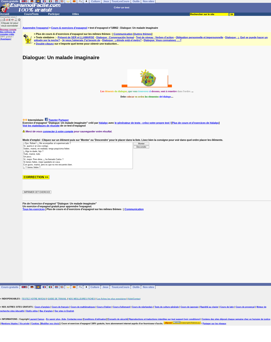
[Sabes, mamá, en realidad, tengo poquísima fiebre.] (78, 148)
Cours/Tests (31, 14)
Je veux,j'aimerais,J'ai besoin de (81, 40)
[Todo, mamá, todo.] (78, 154)
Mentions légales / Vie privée (15, 323)
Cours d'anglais (42, 307)
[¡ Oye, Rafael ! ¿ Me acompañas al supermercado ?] (78, 143)
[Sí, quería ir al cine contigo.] (78, 146)
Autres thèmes (142, 34)
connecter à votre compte (58, 131)
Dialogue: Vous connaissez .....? (162, 40)
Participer (54, 14)
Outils (136, 287)
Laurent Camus (36, 319)
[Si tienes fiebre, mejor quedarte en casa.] (78, 162)
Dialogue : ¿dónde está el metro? (122, 40)
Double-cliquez (45, 43)
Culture (94, 287)
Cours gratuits (9, 287)
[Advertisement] (147, 247)
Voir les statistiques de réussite (41, 125)
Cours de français (60, 307)
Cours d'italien (104, 307)
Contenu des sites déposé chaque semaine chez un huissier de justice (236, 319)
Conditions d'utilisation (94, 319)
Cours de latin (227, 307)
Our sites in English (64, 311)
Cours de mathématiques (83, 307)
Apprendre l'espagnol (35, 28)
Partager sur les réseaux (214, 323)
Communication (123, 34)
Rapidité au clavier (209, 307)
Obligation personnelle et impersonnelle (199, 37)
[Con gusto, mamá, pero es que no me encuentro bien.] (78, 164)
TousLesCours (120, 287)
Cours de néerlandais (142, 307)
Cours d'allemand (121, 307)
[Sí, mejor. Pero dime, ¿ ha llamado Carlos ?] (78, 159)
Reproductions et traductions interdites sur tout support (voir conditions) (164, 319)
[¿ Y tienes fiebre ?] (78, 167)
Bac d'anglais (46, 311)
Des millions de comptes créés (8, 31)
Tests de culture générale (166, 307)
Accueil (4, 14)
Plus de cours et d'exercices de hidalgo (195, 123)
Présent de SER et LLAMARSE (76, 37)
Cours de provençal (245, 307)
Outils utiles (32, 311)
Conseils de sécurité (118, 319)
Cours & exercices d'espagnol (69, 28)
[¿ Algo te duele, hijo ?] (78, 151)
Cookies (35, 323)
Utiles (75, 14)
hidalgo (103, 123)
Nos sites (148, 287)
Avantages (6, 39)
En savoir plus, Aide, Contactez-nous (64, 319)
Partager (63, 120)
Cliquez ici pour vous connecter (9, 24)
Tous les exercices (34, 209)
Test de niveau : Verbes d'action (155, 37)
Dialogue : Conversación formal (115, 37)
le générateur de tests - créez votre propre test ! (143, 123)
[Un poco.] (78, 156)
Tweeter (53, 120)
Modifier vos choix (50, 323)
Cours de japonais (189, 307)
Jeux (105, 287)
